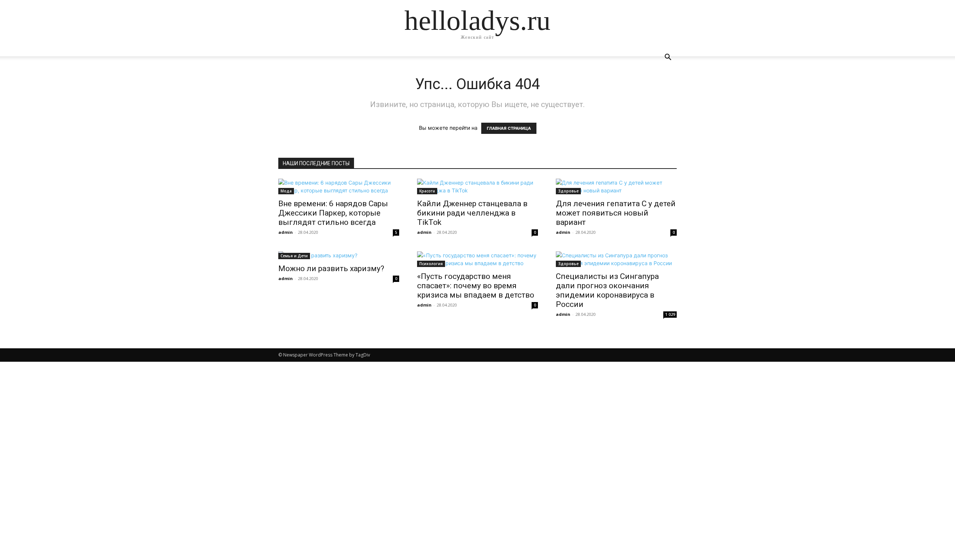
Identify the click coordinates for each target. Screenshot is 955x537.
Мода (286, 191)
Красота (427, 191)
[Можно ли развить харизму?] (338, 255)
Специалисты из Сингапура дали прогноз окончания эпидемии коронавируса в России (607, 290)
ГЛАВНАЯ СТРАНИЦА (509, 128)
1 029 (670, 314)
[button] (668, 58)
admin (285, 232)
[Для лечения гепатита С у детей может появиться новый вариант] (616, 186)
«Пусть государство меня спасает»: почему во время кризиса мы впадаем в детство (475, 285)
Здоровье (568, 191)
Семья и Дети (294, 255)
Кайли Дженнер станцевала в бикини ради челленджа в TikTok (472, 213)
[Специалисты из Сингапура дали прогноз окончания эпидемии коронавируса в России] (616, 259)
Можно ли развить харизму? (331, 268)
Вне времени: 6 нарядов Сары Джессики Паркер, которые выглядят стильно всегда (333, 213)
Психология (431, 263)
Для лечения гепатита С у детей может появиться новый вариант (616, 213)
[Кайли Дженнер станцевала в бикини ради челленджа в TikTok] (477, 186)
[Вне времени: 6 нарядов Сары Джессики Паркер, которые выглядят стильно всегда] (338, 186)
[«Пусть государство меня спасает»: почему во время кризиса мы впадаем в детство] (477, 259)
